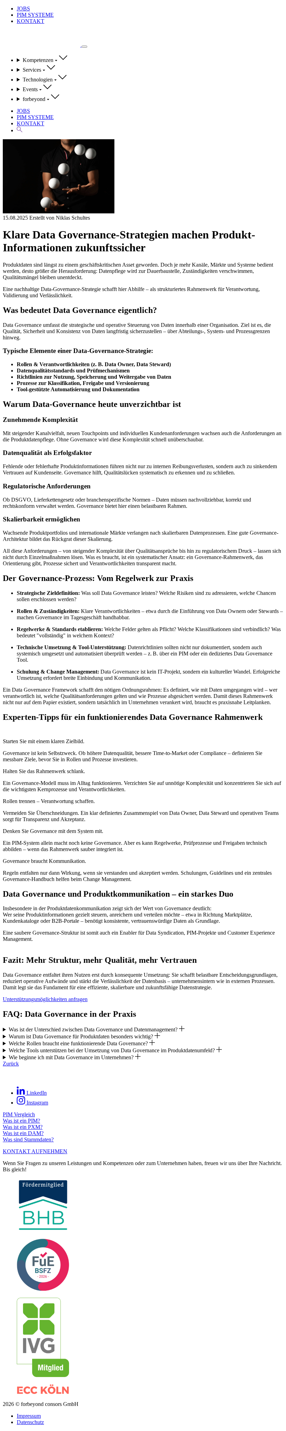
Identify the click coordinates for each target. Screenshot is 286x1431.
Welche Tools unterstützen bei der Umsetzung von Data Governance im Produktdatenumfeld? (112, 1050)
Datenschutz (30, 1422)
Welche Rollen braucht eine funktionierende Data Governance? (79, 1043)
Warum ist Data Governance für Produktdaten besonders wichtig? (82, 1036)
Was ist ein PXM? (23, 1127)
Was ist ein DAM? (23, 1133)
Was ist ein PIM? (21, 1121)
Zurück (11, 1064)
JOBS (23, 8)
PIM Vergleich (19, 1114)
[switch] (84, 47)
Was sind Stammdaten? (28, 1139)
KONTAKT (30, 21)
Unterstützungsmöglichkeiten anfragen (45, 999)
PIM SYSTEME (35, 15)
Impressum (29, 1416)
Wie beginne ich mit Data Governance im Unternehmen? (72, 1057)
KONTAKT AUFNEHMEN (35, 1151)
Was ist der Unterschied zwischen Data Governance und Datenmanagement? (94, 1029)
